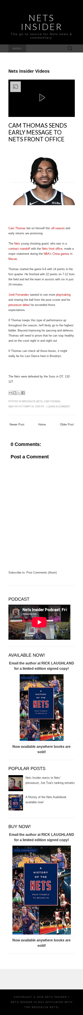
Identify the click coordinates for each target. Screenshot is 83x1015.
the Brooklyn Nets (41, 1007)
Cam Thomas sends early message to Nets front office (37, 132)
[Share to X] (19, 393)
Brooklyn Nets (32, 401)
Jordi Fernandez (18, 294)
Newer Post (17, 424)
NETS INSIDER (41, 22)
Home (42, 424)
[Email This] (10, 393)
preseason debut (19, 305)
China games (60, 253)
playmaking (63, 294)
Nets (17, 243)
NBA (47, 253)
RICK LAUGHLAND (57, 663)
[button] (41, 97)
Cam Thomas (17, 228)
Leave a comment (59, 406)
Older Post (67, 424)
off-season (58, 228)
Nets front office (52, 248)
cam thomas (52, 401)
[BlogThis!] (14, 393)
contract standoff (19, 248)
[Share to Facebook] (23, 393)
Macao (12, 259)
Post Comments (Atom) (41, 572)
